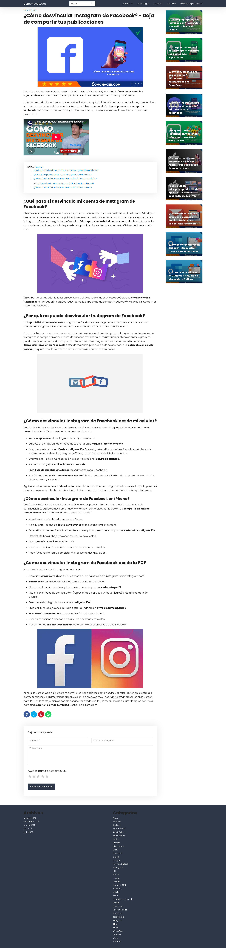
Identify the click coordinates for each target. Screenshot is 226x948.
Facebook (117, 853)
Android (116, 825)
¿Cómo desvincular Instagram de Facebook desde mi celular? (65, 178)
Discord (116, 842)
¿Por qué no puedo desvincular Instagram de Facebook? (63, 174)
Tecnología (118, 917)
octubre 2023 (30, 818)
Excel (115, 850)
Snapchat (117, 913)
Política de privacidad (191, 3)
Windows (117, 934)
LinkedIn (116, 881)
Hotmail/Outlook (120, 864)
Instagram (118, 867)
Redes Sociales (30, 10)
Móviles (116, 892)
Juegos (116, 878)
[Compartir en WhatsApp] (48, 714)
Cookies (172, 3)
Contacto (158, 3)
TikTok (115, 924)
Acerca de (128, 3)
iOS (114, 871)
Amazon (117, 821)
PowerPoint (118, 906)
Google (116, 860)
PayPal (116, 902)
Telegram (117, 920)
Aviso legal (143, 3)
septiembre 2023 (31, 821)
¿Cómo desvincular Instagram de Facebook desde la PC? (63, 187)
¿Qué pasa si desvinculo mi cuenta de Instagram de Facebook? (66, 170)
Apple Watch (119, 835)
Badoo (116, 839)
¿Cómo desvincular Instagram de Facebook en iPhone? (65, 183)
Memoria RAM (119, 885)
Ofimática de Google (123, 899)
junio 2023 (28, 832)
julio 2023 (28, 828)
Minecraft (117, 888)
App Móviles (118, 832)
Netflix (115, 895)
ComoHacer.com (35, 3)
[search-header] (92, 3)
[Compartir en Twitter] (34, 714)
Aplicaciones (119, 828)
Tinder (116, 927)
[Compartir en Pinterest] (41, 714)
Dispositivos (118, 846)
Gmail (116, 857)
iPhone (116, 874)
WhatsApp (118, 931)
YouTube (117, 941)
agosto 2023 (29, 825)
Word (115, 938)
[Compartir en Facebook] (27, 714)
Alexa (115, 818)
